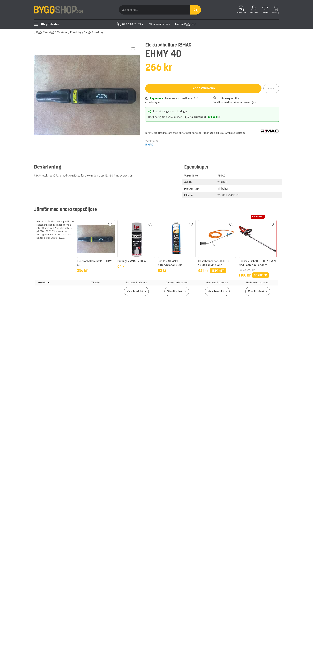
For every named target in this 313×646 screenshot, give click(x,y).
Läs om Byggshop (185, 24)
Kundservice (241, 13)
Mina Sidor (254, 13)
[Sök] (195, 10)
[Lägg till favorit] (133, 49)
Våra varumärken (159, 24)
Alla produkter (49, 24)
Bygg (39, 32)
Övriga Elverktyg (93, 32)
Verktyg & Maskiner (56, 32)
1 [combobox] (270, 88)
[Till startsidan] (58, 10)
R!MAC (149, 144)
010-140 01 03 (131, 24)
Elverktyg (76, 32)
